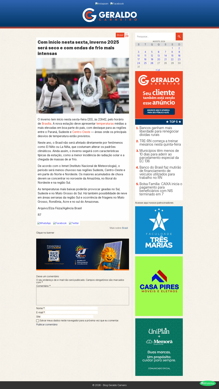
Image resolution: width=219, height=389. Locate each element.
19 (152, 59)
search (179, 36)
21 (165, 59)
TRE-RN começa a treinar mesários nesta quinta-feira (160, 143)
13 (158, 55)
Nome (40, 308)
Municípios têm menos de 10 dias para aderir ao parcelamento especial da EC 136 (159, 156)
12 (152, 55)
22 (172, 59)
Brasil (120, 35)
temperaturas (105, 123)
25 (145, 63)
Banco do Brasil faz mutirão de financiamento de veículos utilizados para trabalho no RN (160, 172)
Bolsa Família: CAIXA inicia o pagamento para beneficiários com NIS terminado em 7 (160, 189)
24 (138, 63)
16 (179, 55)
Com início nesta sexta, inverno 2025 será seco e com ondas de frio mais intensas (78, 47)
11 (145, 55)
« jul (158, 69)
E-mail (40, 312)
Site (38, 316)
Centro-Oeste (81, 132)
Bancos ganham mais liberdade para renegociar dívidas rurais (159, 131)
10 (138, 55)
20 (158, 59)
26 (151, 63)
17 (139, 59)
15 (172, 55)
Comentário (43, 285)
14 (165, 55)
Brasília (46, 123)
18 (145, 59)
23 (179, 59)
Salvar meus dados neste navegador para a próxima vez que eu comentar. (79, 320)
